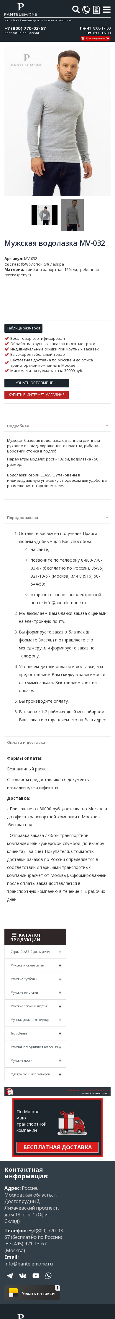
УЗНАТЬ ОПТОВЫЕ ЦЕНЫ (37, 382)
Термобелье (19, 1033)
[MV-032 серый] (45, 215)
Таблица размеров (23, 328)
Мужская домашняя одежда (30, 1020)
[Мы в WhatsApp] (48, 1280)
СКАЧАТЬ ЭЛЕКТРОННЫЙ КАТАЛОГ (88, 1090)
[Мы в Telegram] (10, 1280)
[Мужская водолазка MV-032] (72, 215)
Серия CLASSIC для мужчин (31, 952)
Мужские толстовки (24, 992)
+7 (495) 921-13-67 (25, 1243)
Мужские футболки (24, 979)
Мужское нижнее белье (27, 965)
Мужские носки (21, 1060)
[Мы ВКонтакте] (23, 1280)
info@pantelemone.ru (28, 1263)
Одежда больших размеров (30, 1074)
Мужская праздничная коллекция (35, 1047)
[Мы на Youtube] (36, 1280)
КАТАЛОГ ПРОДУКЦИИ (26, 937)
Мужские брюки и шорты (29, 1006)
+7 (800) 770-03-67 (25, 28)
